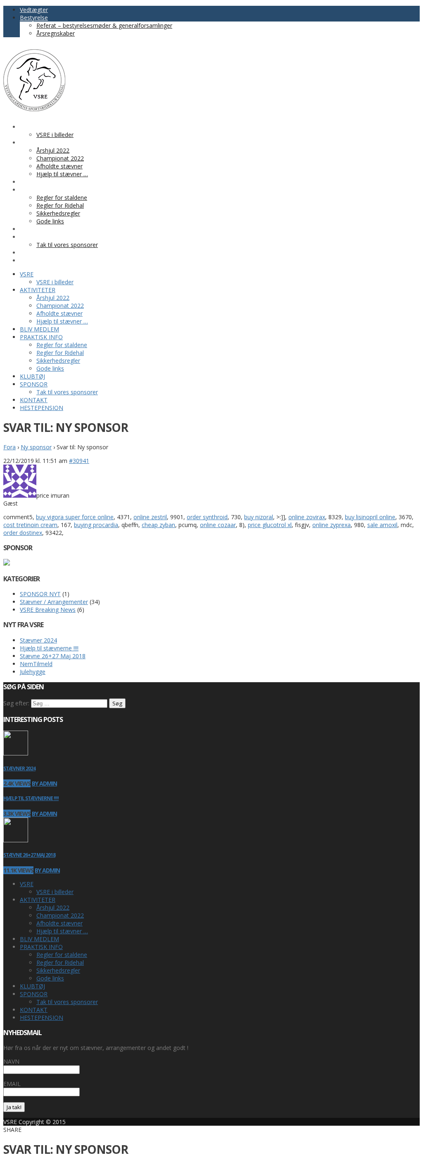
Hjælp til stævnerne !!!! (49, 648)
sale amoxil (382, 525)
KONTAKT (34, 1010)
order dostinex (22, 533)
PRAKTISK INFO (41, 947)
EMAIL (12, 1084)
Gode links (50, 978)
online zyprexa (331, 525)
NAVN (11, 1061)
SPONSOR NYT (40, 594)
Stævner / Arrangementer (54, 602)
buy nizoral (258, 517)
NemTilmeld (36, 664)
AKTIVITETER (37, 900)
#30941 (79, 461)
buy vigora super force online (75, 517)
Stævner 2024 (38, 640)
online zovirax (306, 517)
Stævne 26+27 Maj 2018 (53, 656)
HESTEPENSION (41, 1017)
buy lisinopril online (370, 517)
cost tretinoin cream (30, 525)
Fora (9, 447)
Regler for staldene (61, 955)
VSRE (26, 884)
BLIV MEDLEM (39, 939)
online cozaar (218, 525)
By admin (44, 783)
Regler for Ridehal (60, 962)
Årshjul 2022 (52, 907)
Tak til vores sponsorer (67, 1002)
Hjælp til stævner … (62, 931)
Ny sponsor (36, 447)
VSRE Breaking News (48, 610)
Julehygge (32, 672)
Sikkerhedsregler (58, 970)
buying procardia (96, 525)
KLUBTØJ (32, 986)
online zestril (150, 517)
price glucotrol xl (270, 525)
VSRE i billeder (55, 892)
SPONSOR (34, 994)
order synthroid (207, 517)
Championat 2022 (60, 915)
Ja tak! (14, 1107)
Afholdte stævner (59, 923)
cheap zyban (158, 525)
